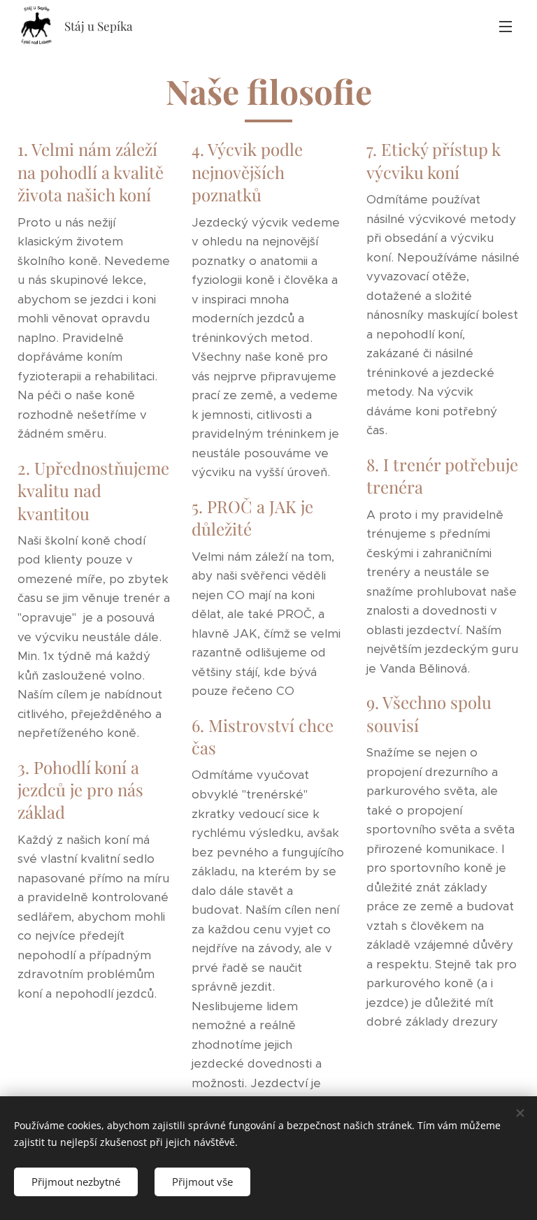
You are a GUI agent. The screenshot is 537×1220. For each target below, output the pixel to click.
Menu (506, 26)
